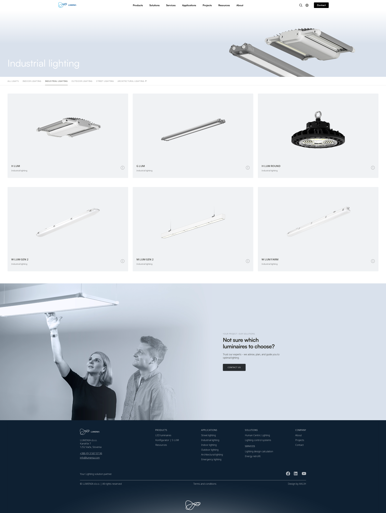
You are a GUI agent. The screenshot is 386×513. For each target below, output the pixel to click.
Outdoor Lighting (209, 449)
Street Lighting (208, 435)
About (239, 5)
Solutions (154, 5)
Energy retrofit (253, 456)
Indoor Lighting (209, 445)
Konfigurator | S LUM (167, 440)
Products (138, 5)
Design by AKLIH (297, 483)
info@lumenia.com (90, 457)
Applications (189, 5)
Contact (299, 445)
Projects (207, 5)
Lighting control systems (258, 440)
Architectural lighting (212, 454)
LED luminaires (163, 435)
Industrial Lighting (210, 440)
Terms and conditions (204, 483)
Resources (224, 5)
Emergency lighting (211, 459)
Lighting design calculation (259, 451)
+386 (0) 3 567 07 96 (91, 453)
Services (171, 5)
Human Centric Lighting (257, 435)
